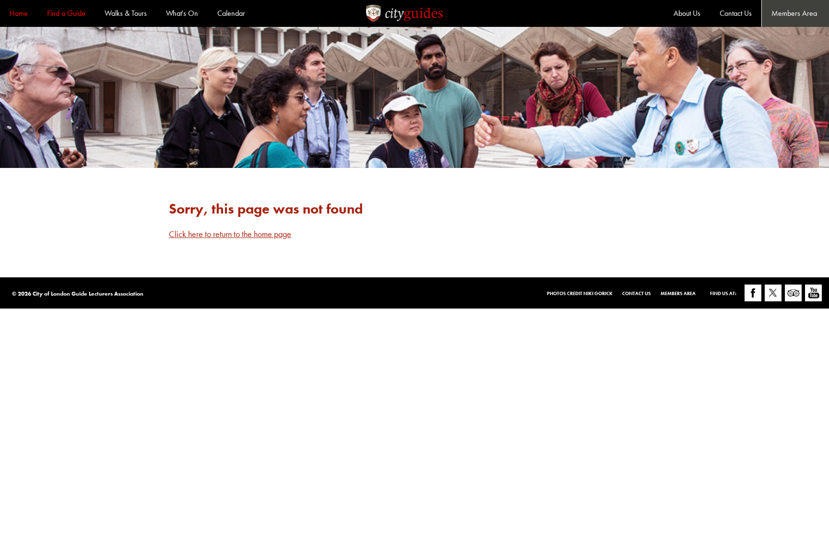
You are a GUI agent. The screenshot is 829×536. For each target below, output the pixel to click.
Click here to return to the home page (230, 233)
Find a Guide (66, 13)
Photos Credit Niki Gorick (580, 293)
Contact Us (736, 13)
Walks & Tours (126, 13)
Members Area (794, 13)
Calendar (231, 13)
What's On (182, 13)
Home (19, 13)
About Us (687, 13)
